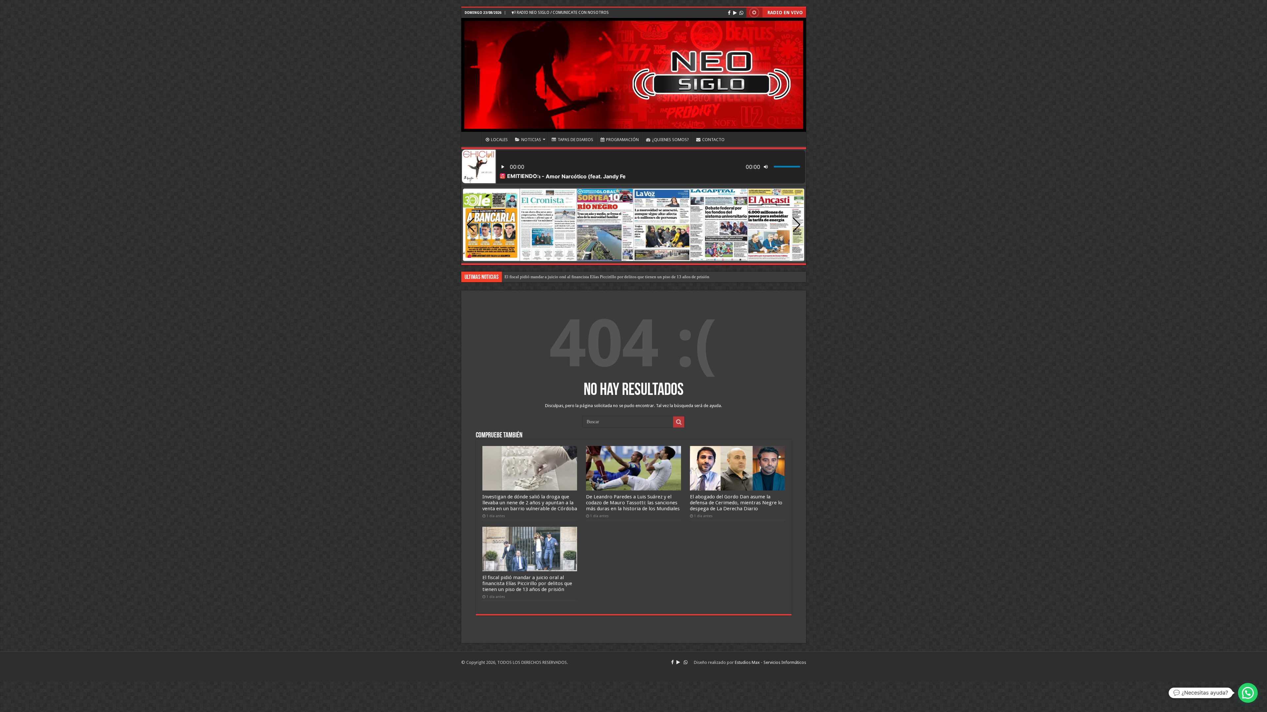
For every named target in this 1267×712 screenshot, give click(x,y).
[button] (796, 225)
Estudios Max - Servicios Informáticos (770, 662)
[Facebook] (729, 13)
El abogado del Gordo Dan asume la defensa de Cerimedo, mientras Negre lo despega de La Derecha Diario (599, 276)
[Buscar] (678, 422)
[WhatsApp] (741, 13)
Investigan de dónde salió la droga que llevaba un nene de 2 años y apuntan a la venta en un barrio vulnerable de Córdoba (529, 503)
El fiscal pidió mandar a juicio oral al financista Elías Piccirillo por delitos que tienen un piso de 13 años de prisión (527, 583)
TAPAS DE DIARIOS (575, 139)
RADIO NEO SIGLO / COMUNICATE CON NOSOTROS (562, 12)
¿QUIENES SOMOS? (670, 139)
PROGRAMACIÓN (622, 139)
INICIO (473, 139)
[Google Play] (734, 13)
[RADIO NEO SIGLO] (633, 75)
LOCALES (499, 139)
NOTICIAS (531, 139)
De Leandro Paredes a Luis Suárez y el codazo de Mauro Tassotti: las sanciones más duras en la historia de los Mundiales (633, 503)
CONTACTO (713, 139)
